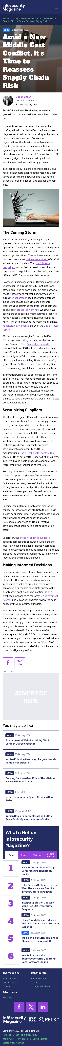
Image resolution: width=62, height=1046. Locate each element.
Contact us (8, 986)
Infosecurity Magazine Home (16, 18)
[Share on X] (20, 662)
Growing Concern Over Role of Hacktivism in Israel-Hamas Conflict (30, 779)
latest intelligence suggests (35, 537)
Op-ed (34, 982)
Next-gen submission (41, 986)
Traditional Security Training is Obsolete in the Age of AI (39, 939)
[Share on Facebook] (8, 662)
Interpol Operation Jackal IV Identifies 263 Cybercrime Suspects (38, 906)
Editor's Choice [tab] (50, 855)
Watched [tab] (37, 855)
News (10, 735)
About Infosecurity (11, 978)
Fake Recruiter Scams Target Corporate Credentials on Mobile (39, 871)
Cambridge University (38, 344)
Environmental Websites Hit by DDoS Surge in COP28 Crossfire (27, 742)
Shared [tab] (24, 855)
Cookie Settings (40, 1038)
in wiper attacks (18, 297)
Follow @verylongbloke (26, 104)
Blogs (33, 18)
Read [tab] (11, 855)
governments (21, 325)
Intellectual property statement (17, 1038)
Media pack (8, 997)
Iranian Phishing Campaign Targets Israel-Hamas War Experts (30, 761)
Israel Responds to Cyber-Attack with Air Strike (29, 798)
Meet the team (9, 982)
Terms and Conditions (13, 1034)
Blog (6, 29)
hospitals (8, 325)
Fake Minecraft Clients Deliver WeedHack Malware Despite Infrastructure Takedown (39, 888)
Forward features (39, 978)
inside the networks (37, 259)
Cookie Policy (9, 1042)
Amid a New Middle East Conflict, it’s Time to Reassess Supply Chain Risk (29, 20)
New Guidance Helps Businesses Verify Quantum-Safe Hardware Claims (38, 958)
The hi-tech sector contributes (37, 452)
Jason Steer (23, 96)
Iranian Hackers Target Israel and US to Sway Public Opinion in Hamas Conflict (28, 817)
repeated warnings (28, 309)
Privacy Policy (30, 1034)
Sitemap (20, 1042)
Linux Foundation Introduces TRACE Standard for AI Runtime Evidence (40, 923)
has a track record (32, 364)
